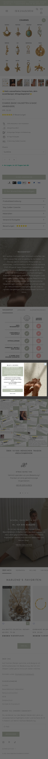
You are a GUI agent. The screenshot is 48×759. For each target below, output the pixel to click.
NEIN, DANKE (12, 393)
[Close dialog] (45, 364)
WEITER (12, 390)
